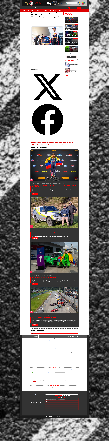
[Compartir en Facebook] (48, 135)
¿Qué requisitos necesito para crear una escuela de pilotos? (55, 401)
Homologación (43, 142)
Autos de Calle (42, 140)
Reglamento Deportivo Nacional (47, 144)
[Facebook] (34, 8)
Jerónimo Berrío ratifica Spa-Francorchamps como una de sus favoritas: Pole (54, 142)
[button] (61, 399)
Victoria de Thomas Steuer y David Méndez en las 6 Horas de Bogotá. (46, 317)
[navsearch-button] (69, 8)
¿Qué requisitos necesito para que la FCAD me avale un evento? (55, 399)
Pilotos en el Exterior (61, 183)
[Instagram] (35, 8)
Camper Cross (45, 140)
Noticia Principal (45, 275)
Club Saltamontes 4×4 (50, 140)
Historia (39, 142)
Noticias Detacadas (54, 183)
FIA (69, 140)
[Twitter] (38, 8)
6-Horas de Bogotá (45, 315)
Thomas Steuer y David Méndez (59, 144)
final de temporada (72, 140)
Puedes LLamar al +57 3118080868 (36, 406)
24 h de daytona (33, 140)
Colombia (55, 140)
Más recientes (34, 333)
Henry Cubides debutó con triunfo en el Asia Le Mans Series (44, 277)
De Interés (43, 183)
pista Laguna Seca (38, 144)
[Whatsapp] (40, 8)
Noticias (60, 315)
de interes (59, 140)
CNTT (53, 140)
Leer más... (35, 193)
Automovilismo (37, 140)
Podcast (42, 144)
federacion (66, 140)
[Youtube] (37, 8)
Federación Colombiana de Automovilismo (38, 3)
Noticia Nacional (51, 315)
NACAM (65, 142)
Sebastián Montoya (53, 144)
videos (64, 144)
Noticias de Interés (48, 183)
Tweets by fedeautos (68, 77)
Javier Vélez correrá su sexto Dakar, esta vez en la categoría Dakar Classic (47, 232)
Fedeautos (62, 140)
